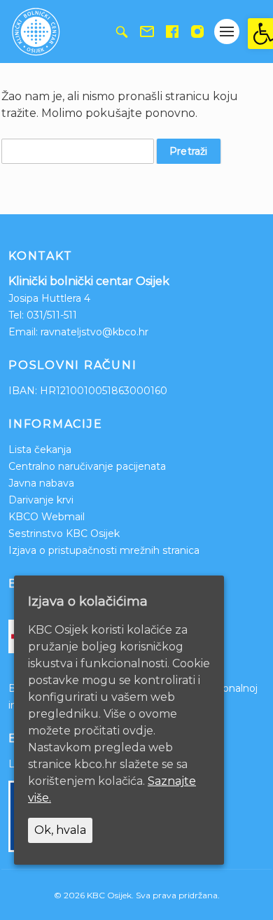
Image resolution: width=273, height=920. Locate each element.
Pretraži (188, 151)
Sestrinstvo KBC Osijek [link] (64, 533)
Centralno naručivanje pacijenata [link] (87, 466)
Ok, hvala (60, 830)
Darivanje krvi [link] (41, 500)
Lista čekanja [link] (39, 449)
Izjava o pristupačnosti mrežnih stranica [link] (104, 550)
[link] (260, 33)
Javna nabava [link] (41, 483)
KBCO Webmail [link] (46, 516)
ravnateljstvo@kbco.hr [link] (94, 332)
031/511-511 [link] (52, 315)
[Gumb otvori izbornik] (226, 31)
